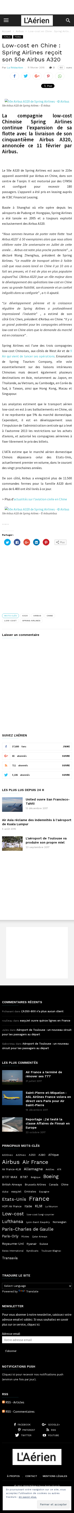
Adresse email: (11, 1334)
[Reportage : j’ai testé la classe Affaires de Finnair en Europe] (12, 1124)
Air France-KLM (11, 1169)
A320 (25, 615)
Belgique (35, 1177)
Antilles (50, 1169)
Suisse (43, 1243)
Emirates (30, 1191)
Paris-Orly (10, 1236)
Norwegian (59, 1222)
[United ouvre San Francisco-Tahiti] (12, 804)
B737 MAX (9, 1177)
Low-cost (10, 620)
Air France (35, 1162)
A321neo (21, 1155)
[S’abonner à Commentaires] (3, 1411)
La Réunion (51, 1206)
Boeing (51, 1176)
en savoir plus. (28, 1496)
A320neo (7, 1155)
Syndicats (32, 1250)
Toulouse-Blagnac (51, 1251)
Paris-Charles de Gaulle (27, 1229)
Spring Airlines (31, 620)
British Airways (12, 1184)
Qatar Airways (39, 1236)
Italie (28, 1206)
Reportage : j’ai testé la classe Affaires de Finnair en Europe (48, 1123)
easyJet (16, 1191)
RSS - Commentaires (20, 1411)
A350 (32, 1154)
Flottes (18, 37)
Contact (31, 1476)
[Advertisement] (37, 7)
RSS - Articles (15, 1402)
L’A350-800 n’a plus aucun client (42, 1011)
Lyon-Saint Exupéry (38, 1222)
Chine (50, 615)
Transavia (10, 1258)
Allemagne (33, 1169)
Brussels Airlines (35, 1184)
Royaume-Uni (13, 1244)
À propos (13, 1476)
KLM (38, 1206)
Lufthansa (12, 1221)
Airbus (20, 31)
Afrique (53, 1155)
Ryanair (32, 1243)
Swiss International (12, 1251)
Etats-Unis (14, 1199)
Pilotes (25, 1236)
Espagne (44, 1191)
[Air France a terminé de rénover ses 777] (12, 1077)
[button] (68, 20)
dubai (5, 1191)
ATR (59, 1169)
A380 (41, 1154)
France (39, 1198)
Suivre (66, 756)
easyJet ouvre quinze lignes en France (45, 1020)
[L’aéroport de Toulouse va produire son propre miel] (12, 843)
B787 (24, 1177)
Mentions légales (55, 1476)
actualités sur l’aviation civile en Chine (40, 499)
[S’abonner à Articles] (3, 1402)
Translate (32, 1291)
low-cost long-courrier (40, 1214)
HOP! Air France (12, 1206)
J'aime (66, 746)
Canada (53, 1184)
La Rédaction (15, 67)
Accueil (6, 31)
